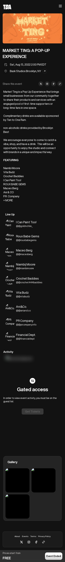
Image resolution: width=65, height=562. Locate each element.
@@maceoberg (24, 254)
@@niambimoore (25, 268)
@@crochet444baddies (29, 282)
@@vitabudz (23, 296)
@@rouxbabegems (26, 240)
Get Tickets (32, 411)
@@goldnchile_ (24, 226)
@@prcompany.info (26, 324)
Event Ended (53, 556)
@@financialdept (25, 339)
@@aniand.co (23, 310)
